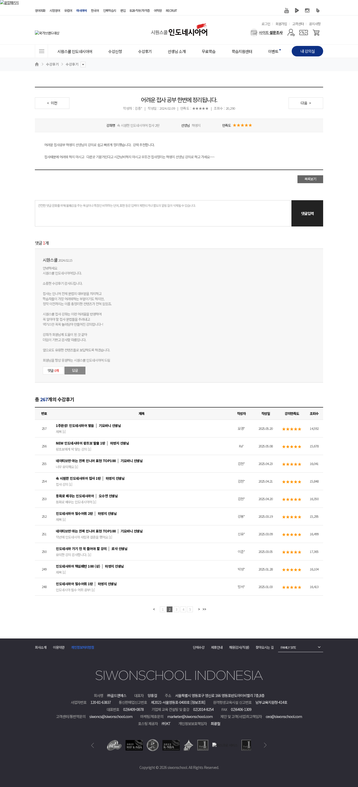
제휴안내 (217, 647)
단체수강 (198, 647)
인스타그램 (307, 10)
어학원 (158, 10)
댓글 (53, 370)
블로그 (318, 10)
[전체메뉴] (41, 51)
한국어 (95, 10)
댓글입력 (307, 213)
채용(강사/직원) (239, 647)
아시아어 (81, 10)
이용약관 (58, 647)
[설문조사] (266, 32)
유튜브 (286, 10)
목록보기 (310, 178)
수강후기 (52, 64)
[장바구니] (316, 32)
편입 (123, 10)
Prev (92, 745)
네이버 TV (297, 10)
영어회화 (40, 10)
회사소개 (40, 647)
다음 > (306, 102)
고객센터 (298, 23)
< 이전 (52, 102)
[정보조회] (198, 702)
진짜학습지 (109, 10)
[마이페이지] (291, 32)
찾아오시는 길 (265, 647)
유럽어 (68, 10)
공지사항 (315, 23)
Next (265, 745)
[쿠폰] (303, 32)
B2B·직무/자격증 (140, 10)
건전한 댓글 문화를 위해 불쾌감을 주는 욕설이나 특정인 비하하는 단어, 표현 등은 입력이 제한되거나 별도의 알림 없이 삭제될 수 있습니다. (117, 205)
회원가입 (281, 23)
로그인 (266, 23)
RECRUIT (171, 10)
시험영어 (55, 10)
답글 (75, 370)
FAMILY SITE (288, 647)
